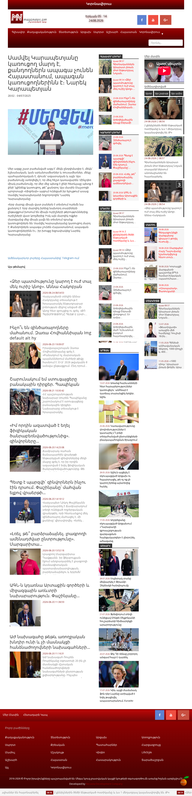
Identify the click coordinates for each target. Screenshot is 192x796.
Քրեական (58, 745)
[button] (90, 103)
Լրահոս (105, 208)
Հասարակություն (108, 760)
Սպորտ (98, 32)
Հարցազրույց (151, 745)
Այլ (7, 767)
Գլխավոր (18, 32)
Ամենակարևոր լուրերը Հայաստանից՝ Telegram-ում (43, 258)
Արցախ (85, 32)
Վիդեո (100, 752)
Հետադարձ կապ (35, 714)
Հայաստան (128, 32)
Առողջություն (151, 737)
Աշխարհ (112, 32)
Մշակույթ (152, 300)
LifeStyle (147, 752)
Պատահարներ (106, 745)
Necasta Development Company (104, 783)
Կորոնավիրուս (99, 4)
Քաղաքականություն (41, 32)
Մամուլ (150, 224)
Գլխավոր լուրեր (110, 56)
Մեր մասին (11, 714)
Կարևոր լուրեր (110, 132)
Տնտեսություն (68, 32)
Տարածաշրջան (153, 760)
